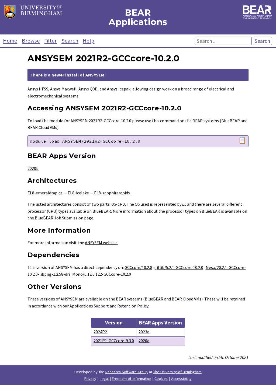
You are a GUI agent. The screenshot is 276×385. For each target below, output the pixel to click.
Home (10, 40)
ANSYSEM (69, 299)
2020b (33, 168)
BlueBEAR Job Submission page (64, 217)
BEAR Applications (138, 17)
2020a (144, 340)
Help (88, 40)
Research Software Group (126, 371)
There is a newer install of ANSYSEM (67, 75)
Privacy (90, 378)
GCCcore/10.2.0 (138, 267)
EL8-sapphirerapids (112, 192)
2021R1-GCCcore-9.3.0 (114, 340)
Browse (31, 40)
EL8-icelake (78, 192)
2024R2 (100, 331)
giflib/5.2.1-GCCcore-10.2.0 (178, 267)
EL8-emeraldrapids (45, 192)
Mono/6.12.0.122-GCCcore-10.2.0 (101, 274)
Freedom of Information (131, 378)
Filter (50, 40)
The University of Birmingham (177, 371)
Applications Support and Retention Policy (109, 306)
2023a (144, 331)
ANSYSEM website (101, 242)
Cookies (161, 378)
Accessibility (181, 378)
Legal (104, 378)
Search (69, 40)
